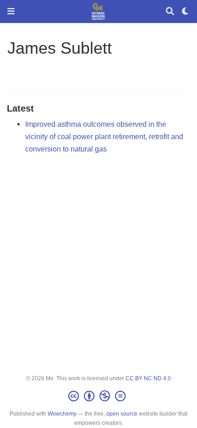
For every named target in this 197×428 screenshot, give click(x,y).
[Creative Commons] (98, 396)
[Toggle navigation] (11, 11)
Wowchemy (62, 414)
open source (121, 414)
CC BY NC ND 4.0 (148, 378)
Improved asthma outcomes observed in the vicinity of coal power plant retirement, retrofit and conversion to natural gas (104, 136)
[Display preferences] (185, 11)
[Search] (170, 11)
